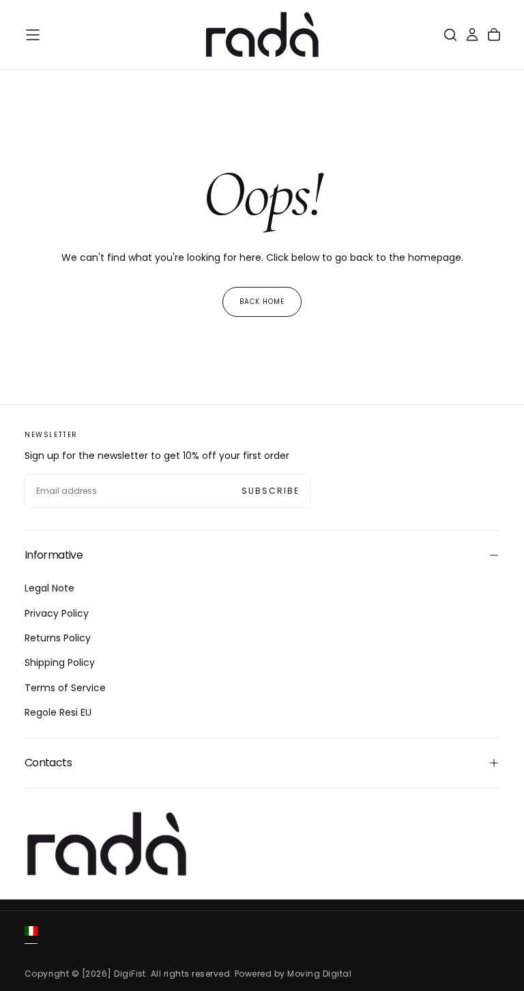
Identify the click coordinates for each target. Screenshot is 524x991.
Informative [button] (54, 555)
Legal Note (49, 588)
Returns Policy (58, 638)
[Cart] (494, 35)
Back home (262, 301)
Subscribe (271, 491)
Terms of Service (65, 688)
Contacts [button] (48, 762)
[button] (33, 35)
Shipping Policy (60, 662)
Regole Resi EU (58, 712)
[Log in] (472, 35)
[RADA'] (106, 844)
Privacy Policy (57, 613)
